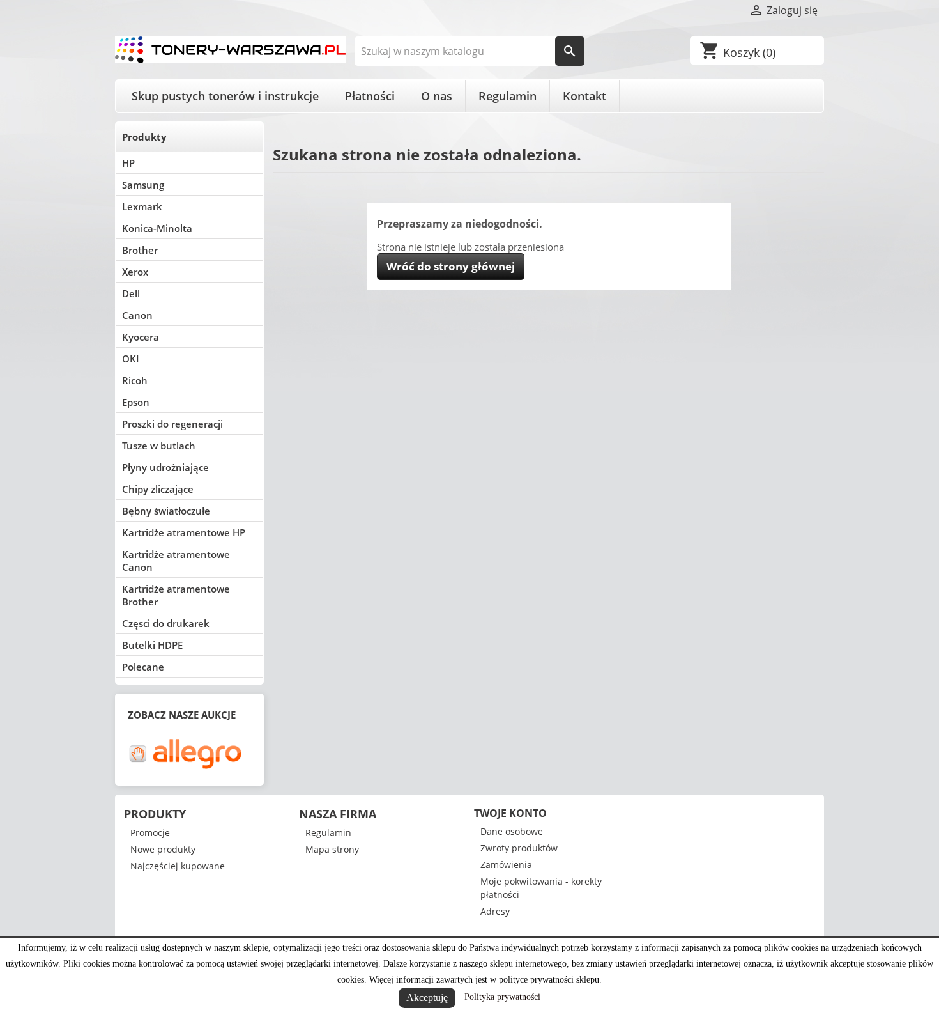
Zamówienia (506, 864)
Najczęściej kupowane (177, 866)
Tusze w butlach (158, 445)
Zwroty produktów (519, 848)
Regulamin (507, 96)
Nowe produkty (162, 849)
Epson (135, 402)
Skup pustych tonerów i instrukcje (225, 96)
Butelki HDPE (152, 645)
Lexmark (142, 206)
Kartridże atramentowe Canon (176, 560)
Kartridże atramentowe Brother (176, 595)
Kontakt (584, 96)
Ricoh (135, 380)
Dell (131, 293)
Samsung (143, 184)
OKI (130, 358)
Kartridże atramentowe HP (183, 532)
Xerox (135, 271)
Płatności (370, 96)
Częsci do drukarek (166, 623)
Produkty (144, 136)
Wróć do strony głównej (450, 266)
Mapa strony (332, 849)
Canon (137, 315)
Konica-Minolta (157, 228)
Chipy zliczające (158, 489)
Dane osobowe (511, 831)
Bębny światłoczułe (166, 510)
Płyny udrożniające (165, 467)
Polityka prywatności (502, 997)
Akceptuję (427, 997)
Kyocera (140, 336)
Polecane (143, 666)
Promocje (150, 833)
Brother (140, 250)
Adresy (495, 911)
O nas (436, 96)
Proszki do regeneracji (172, 423)
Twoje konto (510, 813)
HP (128, 163)
